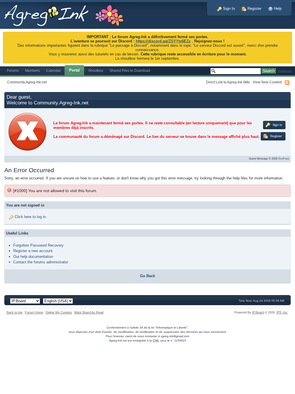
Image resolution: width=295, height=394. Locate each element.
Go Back (147, 276)
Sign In (228, 8)
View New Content (267, 82)
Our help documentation (33, 256)
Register (253, 8)
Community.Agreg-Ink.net (27, 82)
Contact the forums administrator (40, 262)
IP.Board (258, 312)
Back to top (14, 312)
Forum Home (34, 312)
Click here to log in (30, 217)
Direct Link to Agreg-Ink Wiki (228, 82)
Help (277, 8)
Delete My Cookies (59, 312)
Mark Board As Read (88, 312)
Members (32, 70)
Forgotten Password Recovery (38, 245)
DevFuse (283, 158)
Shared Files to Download (129, 70)
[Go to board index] (67, 14)
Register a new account (32, 251)
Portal (74, 70)
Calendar (53, 70)
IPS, (282, 312)
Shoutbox (95, 70)
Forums (13, 70)
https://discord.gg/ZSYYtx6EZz (163, 41)
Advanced (285, 70)
